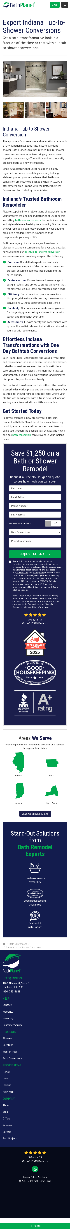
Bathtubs (8, 1045)
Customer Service (13, 1025)
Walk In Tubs (10, 1051)
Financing (8, 1018)
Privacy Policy (39, 572)
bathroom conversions (28, 220)
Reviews (7, 1125)
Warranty (8, 1011)
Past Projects (10, 1138)
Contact (7, 1005)
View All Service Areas (35, 813)
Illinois (7, 1072)
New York (8, 1091)
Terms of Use (22, 572)
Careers (7, 1132)
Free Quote (35, 1226)
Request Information (35, 554)
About (6, 1105)
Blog (5, 1111)
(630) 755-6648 (11, 991)
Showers (8, 1038)
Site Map (42, 1177)
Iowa (5, 1078)
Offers (6, 1118)
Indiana (7, 1085)
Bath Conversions (12, 1058)
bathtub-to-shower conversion (42, 251)
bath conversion (21, 435)
